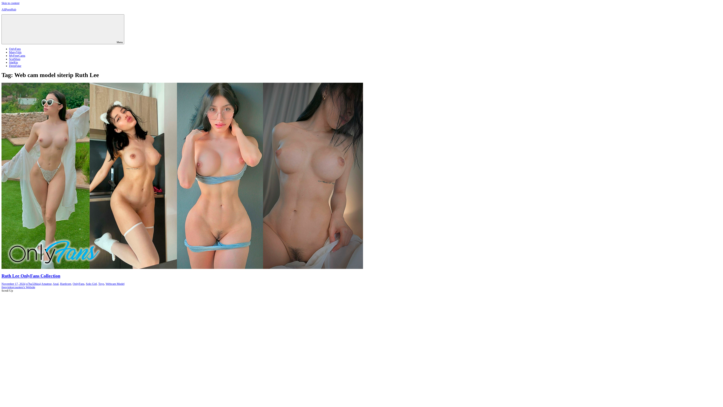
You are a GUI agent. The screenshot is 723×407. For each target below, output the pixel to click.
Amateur (46, 283)
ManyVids (15, 52)
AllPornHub (9, 9)
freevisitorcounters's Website (18, 287)
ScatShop (14, 59)
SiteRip (13, 62)
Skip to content (10, 3)
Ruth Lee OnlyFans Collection (31, 275)
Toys (101, 283)
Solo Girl (91, 283)
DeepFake (15, 65)
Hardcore (65, 283)
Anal (56, 283)
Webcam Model (115, 283)
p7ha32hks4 (33, 283)
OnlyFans (15, 48)
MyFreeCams (17, 55)
